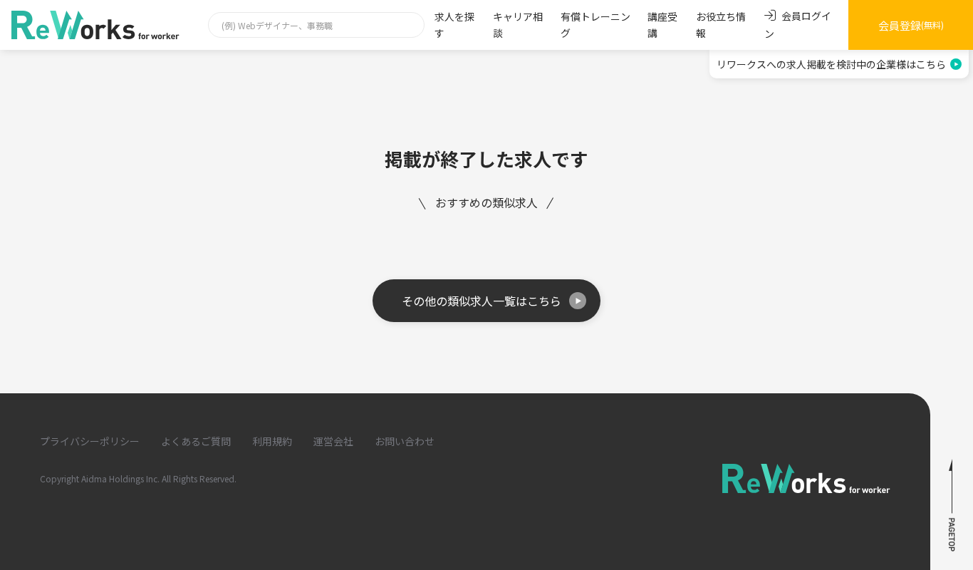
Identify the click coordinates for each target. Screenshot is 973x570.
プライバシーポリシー (90, 441)
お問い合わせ (405, 441)
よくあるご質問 (196, 441)
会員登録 (911, 25)
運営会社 (333, 441)
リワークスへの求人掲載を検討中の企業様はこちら (831, 64)
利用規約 (272, 441)
